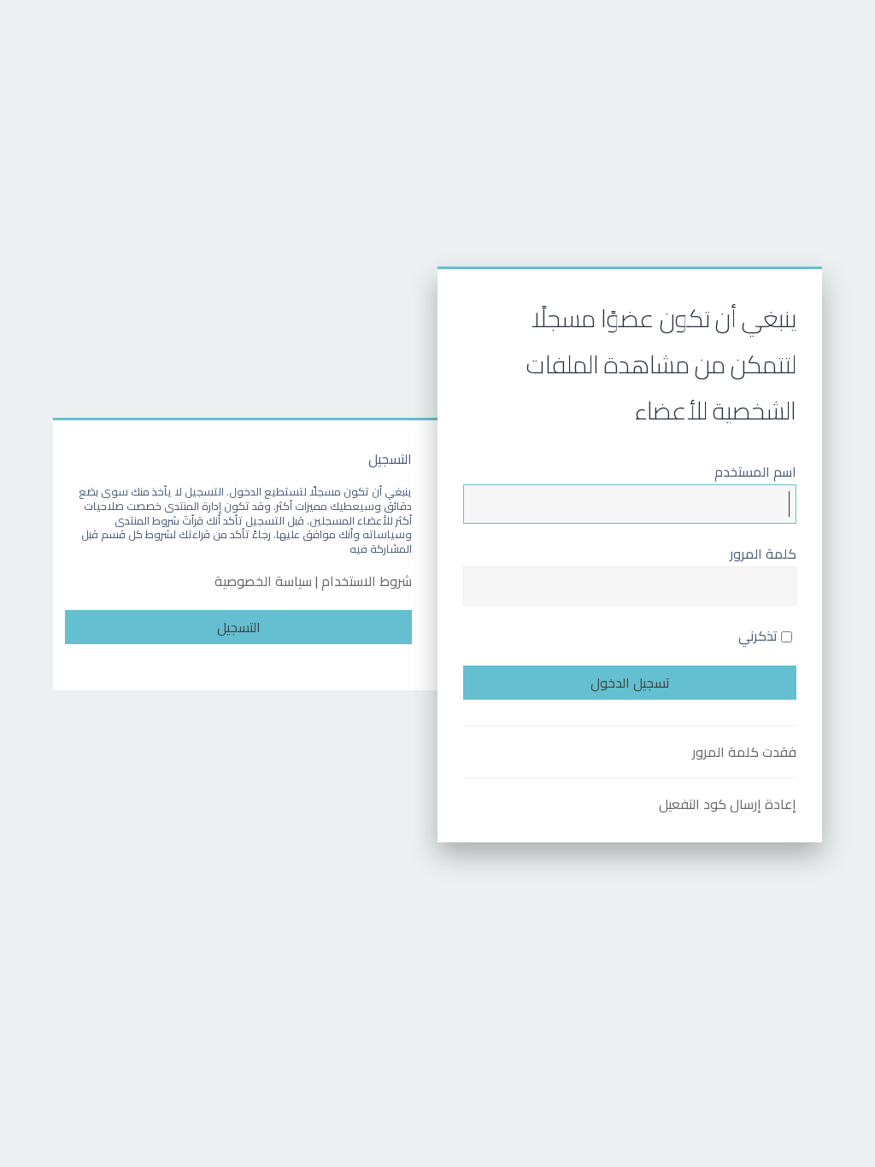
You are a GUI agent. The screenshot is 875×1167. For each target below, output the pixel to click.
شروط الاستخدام (366, 581)
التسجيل (239, 627)
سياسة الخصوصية (263, 581)
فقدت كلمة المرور (744, 752)
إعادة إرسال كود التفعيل (727, 804)
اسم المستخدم (755, 471)
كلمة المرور (763, 553)
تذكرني (759, 635)
